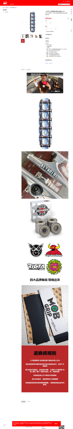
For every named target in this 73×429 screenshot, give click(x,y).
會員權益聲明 (44, 428)
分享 (47, 63)
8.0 (46, 22)
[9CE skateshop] (5, 3)
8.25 (50, 22)
